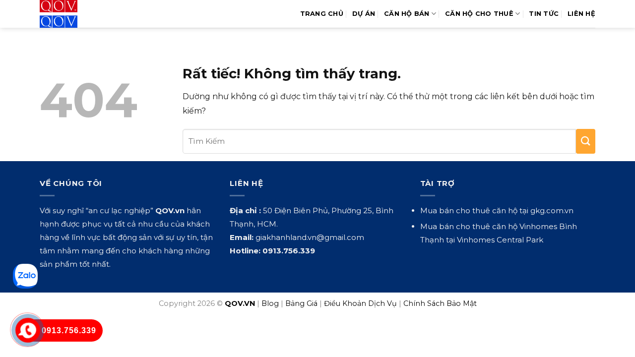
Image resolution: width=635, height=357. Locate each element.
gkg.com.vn (551, 210)
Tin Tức (544, 13)
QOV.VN (240, 303)
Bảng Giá (301, 303)
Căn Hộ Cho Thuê (479, 13)
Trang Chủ (321, 13)
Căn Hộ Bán (407, 13)
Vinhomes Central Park (500, 239)
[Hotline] (28, 330)
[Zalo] (25, 276)
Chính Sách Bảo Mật (440, 303)
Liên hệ (581, 13)
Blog (270, 303)
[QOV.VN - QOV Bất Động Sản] (81, 14)
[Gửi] (585, 141)
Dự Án (363, 13)
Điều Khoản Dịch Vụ (360, 303)
